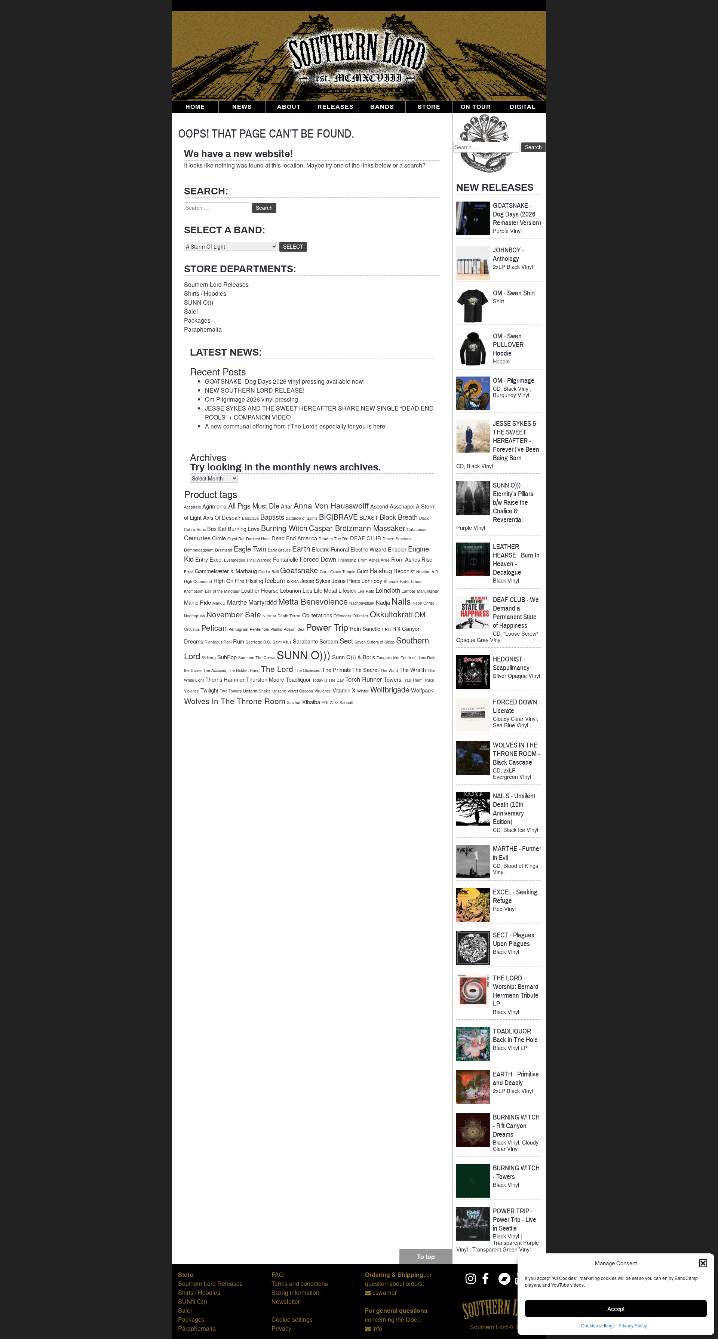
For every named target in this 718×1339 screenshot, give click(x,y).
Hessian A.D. (427, 571)
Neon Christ (423, 603)
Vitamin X (344, 690)
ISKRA (293, 581)
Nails (401, 601)
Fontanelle (285, 559)
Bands (382, 107)
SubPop (227, 657)
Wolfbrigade (389, 689)
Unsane (279, 691)
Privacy (281, 1328)
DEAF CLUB (365, 538)
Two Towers (231, 691)
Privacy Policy (633, 1325)
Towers (392, 679)
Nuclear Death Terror (282, 615)
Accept (616, 1308)
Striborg (209, 657)
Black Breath (399, 517)
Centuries (197, 537)
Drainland (223, 550)
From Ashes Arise (374, 560)
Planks (276, 629)
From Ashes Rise (411, 559)
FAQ (277, 1274)
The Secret (365, 669)
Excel (216, 559)
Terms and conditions (299, 1283)
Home (195, 107)
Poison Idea (293, 629)
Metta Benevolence (313, 601)
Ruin (238, 641)
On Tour (476, 107)
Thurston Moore (265, 679)
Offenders (342, 615)
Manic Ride (197, 602)
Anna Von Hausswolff (331, 505)
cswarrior (384, 1292)
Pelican (214, 627)
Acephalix (192, 507)
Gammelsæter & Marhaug (226, 571)
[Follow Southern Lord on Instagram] (471, 1278)
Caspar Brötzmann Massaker (357, 527)
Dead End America (294, 538)
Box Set (216, 528)
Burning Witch (284, 527)
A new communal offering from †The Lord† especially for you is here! (296, 426)
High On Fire (229, 580)
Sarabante (305, 641)
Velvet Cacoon (300, 691)
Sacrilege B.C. (258, 642)
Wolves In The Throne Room (234, 700)
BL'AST (368, 517)
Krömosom (193, 591)
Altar (286, 506)
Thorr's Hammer (225, 679)
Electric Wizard (368, 549)
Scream (328, 641)
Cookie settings (292, 1319)
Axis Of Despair (221, 517)
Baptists (272, 517)
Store (429, 107)
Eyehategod (234, 560)
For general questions (396, 1310)
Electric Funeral (330, 549)
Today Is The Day (328, 680)
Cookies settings (598, 1325)
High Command (198, 581)
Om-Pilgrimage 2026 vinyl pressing (251, 399)
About (289, 107)
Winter (363, 691)
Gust (362, 571)
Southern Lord (489, 1327)
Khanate (391, 581)
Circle (219, 538)
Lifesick (347, 590)
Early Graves (279, 550)
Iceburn (275, 580)
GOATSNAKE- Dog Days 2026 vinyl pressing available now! (285, 381)
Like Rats (366, 591)
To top (426, 1256)
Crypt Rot (236, 538)
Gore (324, 571)
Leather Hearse (260, 590)
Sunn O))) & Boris (353, 657)
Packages (197, 320)
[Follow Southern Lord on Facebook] (487, 1278)
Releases (335, 107)
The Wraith (412, 669)
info (377, 1328)
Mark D (218, 603)
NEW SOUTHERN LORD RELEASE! (254, 390)
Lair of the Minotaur (222, 591)
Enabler (397, 549)
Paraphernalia (203, 329)
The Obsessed (307, 670)
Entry (201, 559)
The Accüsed (214, 670)
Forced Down (318, 559)
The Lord (277, 668)
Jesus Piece (346, 580)
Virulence (322, 691)
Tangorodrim (388, 657)
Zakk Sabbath (342, 702)
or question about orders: (398, 1279)
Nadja (383, 602)
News (242, 107)
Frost (188, 571)
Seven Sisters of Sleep (375, 642)
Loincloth (387, 590)
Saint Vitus (282, 642)
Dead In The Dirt (334, 538)
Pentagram (238, 629)
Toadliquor (298, 679)
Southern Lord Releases (216, 284)
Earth (301, 548)
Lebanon (290, 590)
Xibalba (311, 702)
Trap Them (413, 680)
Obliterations (317, 615)
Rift (388, 629)
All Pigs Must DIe (253, 505)
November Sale (233, 614)
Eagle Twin (250, 548)
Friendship (347, 560)
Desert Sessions (397, 538)
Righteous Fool (218, 642)
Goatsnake (299, 569)
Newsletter (285, 1301)
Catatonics (416, 529)
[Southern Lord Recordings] (499, 1318)
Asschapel (402, 506)
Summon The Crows (256, 657)
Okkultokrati (391, 614)
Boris (201, 529)
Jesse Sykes (315, 580)
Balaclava (250, 518)
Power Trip (327, 626)
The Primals (336, 669)
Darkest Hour (258, 538)
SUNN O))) (198, 302)
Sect (346, 640)
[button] (703, 1263)
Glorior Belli (268, 571)
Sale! (191, 311)
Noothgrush (194, 615)
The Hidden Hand (244, 670)
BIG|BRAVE (338, 516)
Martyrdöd (262, 602)
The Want (389, 670)
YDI (325, 702)
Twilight (209, 690)
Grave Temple (342, 571)
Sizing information (295, 1292)
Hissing (254, 580)
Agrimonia (214, 506)
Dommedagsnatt (199, 550)
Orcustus (192, 629)
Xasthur (294, 702)
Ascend (379, 506)
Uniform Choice (257, 691)
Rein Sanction (366, 628)
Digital (523, 107)
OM (419, 614)
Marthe (237, 602)
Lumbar (408, 591)
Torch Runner (363, 679)
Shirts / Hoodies (205, 293)
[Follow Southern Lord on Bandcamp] (504, 1278)
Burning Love (244, 528)
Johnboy (372, 580)
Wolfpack (422, 690)
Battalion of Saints (301, 518)
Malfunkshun (428, 591)
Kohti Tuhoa (410, 581)
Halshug (380, 570)
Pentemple (259, 629)
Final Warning (259, 560)
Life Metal (325, 590)
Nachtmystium (361, 603)
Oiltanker (360, 615)
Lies (307, 590)
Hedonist (404, 571)
